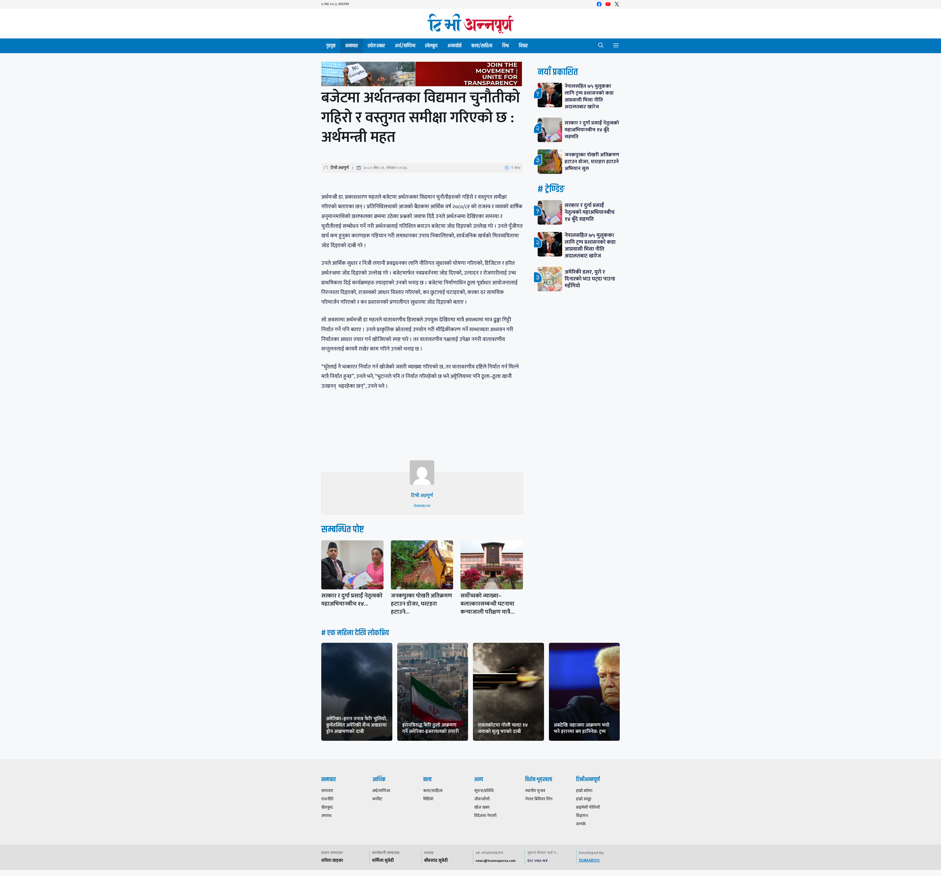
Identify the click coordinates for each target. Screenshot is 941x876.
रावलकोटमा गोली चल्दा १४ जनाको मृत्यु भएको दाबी (503, 728)
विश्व (505, 46)
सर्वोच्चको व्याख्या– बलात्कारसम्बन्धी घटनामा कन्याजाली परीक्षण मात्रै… (487, 604)
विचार (523, 46)
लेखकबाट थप (422, 506)
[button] (600, 45)
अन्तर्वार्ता (454, 46)
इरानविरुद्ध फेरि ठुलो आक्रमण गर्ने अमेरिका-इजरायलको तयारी (430, 728)
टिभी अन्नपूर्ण (340, 167)
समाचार (351, 46)
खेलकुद (431, 46)
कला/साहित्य (481, 46)
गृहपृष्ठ (330, 46)
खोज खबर (376, 46)
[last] (422, 75)
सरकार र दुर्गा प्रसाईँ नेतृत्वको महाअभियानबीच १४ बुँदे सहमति (592, 130)
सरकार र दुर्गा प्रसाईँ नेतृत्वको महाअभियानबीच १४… (352, 600)
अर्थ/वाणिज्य (405, 46)
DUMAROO (589, 860)
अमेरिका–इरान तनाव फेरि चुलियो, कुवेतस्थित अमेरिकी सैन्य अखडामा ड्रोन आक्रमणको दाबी (356, 725)
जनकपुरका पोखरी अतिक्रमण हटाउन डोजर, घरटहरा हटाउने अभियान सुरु (592, 161)
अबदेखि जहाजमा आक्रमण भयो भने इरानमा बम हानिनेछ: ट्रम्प (581, 728)
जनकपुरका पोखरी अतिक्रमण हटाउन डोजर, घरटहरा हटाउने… (421, 604)
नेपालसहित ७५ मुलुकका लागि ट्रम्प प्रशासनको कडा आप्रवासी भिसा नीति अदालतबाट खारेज (589, 96)
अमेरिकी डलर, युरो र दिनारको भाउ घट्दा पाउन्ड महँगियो (590, 279)
